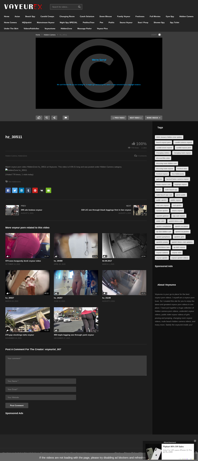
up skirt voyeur (179, 247)
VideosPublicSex (31, 28)
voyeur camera (162, 253)
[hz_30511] (27, 245)
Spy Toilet (174, 22)
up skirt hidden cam (163, 232)
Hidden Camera (186, 16)
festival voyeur (162, 174)
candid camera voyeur (183, 142)
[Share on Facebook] (8, 190)
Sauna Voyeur (126, 22)
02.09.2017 (107, 261)
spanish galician (162, 216)
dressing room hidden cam (166, 163)
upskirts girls (179, 237)
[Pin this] (35, 190)
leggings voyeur (181, 184)
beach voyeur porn (163, 142)
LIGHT (154, 35)
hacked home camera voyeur (177, 179)
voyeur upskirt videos (179, 258)
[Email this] (48, 190)
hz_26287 (58, 298)
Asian (17, 16)
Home (6, 16)
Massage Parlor (84, 28)
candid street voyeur (164, 148)
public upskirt (161, 200)
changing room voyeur (182, 153)
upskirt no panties (182, 232)
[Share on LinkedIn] (21, 190)
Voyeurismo (50, 28)
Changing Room (67, 16)
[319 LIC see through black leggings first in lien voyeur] (113, 210)
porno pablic (181, 195)
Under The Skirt (11, 28)
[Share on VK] (41, 190)
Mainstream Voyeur (45, 22)
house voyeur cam (163, 184)
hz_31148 (106, 298)
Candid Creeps (47, 16)
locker (158, 190)
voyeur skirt (176, 253)
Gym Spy (170, 16)
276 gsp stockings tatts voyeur (19, 335)
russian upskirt (162, 211)
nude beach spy (171, 190)
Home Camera (10, 22)
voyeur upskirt (161, 258)
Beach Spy (30, 16)
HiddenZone (66, 28)
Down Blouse (106, 16)
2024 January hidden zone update (169, 137)
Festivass (140, 16)
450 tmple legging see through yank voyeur (74, 335)
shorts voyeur (177, 211)
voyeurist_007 (53, 349)
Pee (101, 22)
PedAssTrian (88, 22)
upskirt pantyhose (163, 237)
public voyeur (176, 200)
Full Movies (155, 16)
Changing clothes (163, 153)
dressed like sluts (163, 158)
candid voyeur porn (183, 148)
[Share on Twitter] (15, 190)
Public (111, 22)
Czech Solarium (87, 16)
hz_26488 (58, 261)
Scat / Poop (143, 22)
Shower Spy (159, 22)
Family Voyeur (123, 16)
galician (159, 179)
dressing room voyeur (164, 169)
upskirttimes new (162, 247)
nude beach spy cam (164, 195)
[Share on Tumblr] (28, 190)
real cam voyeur (162, 205)
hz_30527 (9, 298)
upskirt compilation (163, 226)
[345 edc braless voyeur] (39, 210)
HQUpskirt (27, 22)
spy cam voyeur (179, 216)
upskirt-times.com (176, 221)
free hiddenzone (15, 182)
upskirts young (162, 242)
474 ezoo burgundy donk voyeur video (23, 261)
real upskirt (177, 205)
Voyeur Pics (102, 28)
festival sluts (182, 169)
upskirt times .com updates (182, 242)
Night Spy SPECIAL (68, 22)
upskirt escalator (181, 226)
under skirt (160, 221)
